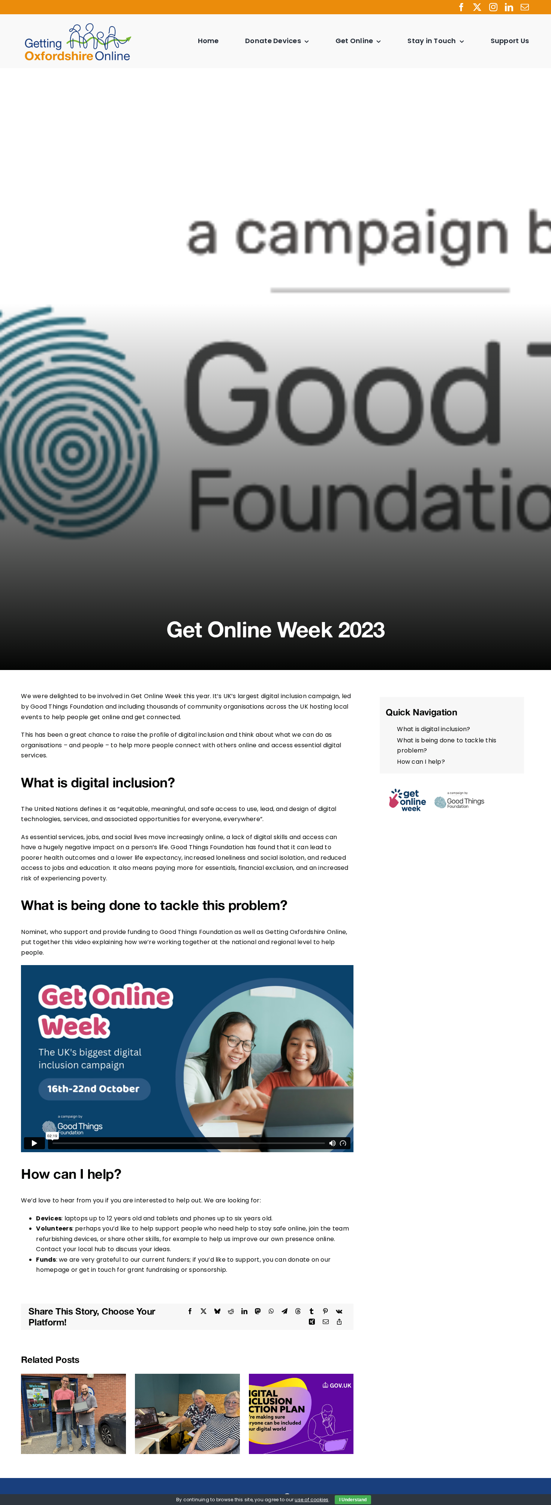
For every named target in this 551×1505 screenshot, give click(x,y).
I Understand (353, 1499)
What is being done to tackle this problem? (446, 745)
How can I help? (421, 761)
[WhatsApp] (271, 1311)
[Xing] (312, 1322)
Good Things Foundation (66, 706)
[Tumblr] (311, 1311)
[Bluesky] (217, 1311)
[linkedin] (509, 7)
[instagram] (493, 7)
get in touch (97, 1269)
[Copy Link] (339, 1322)
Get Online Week (156, 696)
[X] (203, 1311)
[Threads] (298, 1311)
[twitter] (477, 7)
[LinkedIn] (244, 1311)
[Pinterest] (325, 1311)
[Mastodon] (258, 1311)
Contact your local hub (71, 1249)
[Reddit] (231, 1311)
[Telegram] (284, 1311)
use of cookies (311, 1499)
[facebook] (461, 7)
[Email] (325, 1322)
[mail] (525, 7)
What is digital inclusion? (433, 729)
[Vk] (339, 1311)
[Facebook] (190, 1311)
